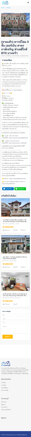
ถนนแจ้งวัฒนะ (11, 223)
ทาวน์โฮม (3, 385)
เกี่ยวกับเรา (4, 402)
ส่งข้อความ (7, 336)
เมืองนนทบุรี (17, 297)
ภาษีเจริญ (8, 55)
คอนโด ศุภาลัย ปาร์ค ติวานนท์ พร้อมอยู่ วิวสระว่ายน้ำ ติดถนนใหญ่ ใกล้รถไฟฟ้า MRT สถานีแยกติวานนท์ (15, 294)
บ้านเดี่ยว (3, 382)
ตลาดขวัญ (12, 297)
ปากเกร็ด (5, 223)
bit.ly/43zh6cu (18, 90)
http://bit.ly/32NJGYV (8, 183)
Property (8, 7)
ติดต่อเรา (3, 404)
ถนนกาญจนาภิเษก (13, 260)
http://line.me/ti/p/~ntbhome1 (18, 143)
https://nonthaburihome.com (17, 178)
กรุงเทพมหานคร (24, 55)
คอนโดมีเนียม (4, 387)
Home (2, 7)
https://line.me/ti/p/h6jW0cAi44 (18, 138)
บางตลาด (17, 223)
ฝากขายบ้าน (4, 407)
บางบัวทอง (6, 260)
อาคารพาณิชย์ (4, 390)
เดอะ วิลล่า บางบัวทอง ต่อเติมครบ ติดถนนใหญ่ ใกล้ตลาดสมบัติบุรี (15, 257)
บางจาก (3, 55)
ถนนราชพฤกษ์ (15, 55)
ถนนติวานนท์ (6, 297)
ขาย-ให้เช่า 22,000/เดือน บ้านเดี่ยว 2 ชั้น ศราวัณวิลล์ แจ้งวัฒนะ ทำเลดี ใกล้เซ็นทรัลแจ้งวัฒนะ (14, 220)
